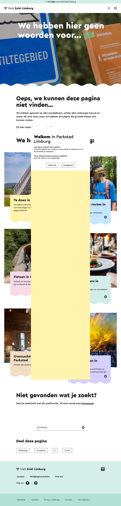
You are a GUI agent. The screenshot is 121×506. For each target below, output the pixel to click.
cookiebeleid (55, 158)
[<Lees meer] (105, 217)
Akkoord (52, 165)
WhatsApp (23, 450)
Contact (20, 477)
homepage (87, 403)
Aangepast (68, 165)
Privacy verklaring (51, 500)
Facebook (41, 450)
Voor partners (84, 500)
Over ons (59, 477)
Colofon (34, 500)
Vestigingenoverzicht (39, 477)
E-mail (67, 450)
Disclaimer (21, 500)
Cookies (68, 500)
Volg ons (20, 483)
